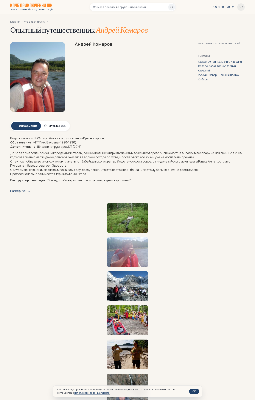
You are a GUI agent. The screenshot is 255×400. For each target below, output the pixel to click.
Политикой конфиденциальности (92, 392)
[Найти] (171, 7)
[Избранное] (241, 7)
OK (194, 391)
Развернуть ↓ (20, 191)
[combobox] (130, 7)
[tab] (26, 126)
